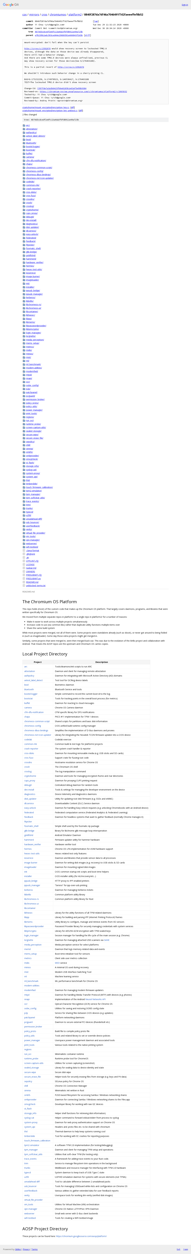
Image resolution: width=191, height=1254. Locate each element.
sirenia (27, 1090)
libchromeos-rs (31, 899)
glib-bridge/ (31, 251)
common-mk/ (32, 185)
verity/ (29, 529)
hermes (28, 848)
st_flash (28, 1108)
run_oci (27, 1054)
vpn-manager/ (33, 539)
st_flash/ (30, 462)
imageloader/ (32, 279)
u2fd (26, 1177)
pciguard (28, 1022)
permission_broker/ (35, 399)
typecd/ (29, 511)
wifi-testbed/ (32, 546)
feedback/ (31, 241)
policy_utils (29, 1035)
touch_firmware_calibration (37, 1140)
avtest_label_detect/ (35, 135)
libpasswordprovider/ (36, 325)
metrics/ (30, 346)
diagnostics (29, 794)
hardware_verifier (32, 844)
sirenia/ (29, 448)
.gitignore (30, 553)
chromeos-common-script (37, 721)
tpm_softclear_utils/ (35, 497)
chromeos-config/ (34, 171)
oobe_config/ (32, 385)
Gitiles (18, 1249)
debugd (27, 785)
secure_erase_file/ (34, 438)
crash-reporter (31, 748)
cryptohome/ (32, 209)
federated (29, 812)
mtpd (26, 994)
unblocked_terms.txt (36, 585)
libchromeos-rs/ (33, 304)
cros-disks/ (31, 192)
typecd (27, 1172)
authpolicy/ (31, 132)
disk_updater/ (32, 227)
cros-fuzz (28, 757)
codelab (28, 739)
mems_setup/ (32, 343)
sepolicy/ (30, 441)
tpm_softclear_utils (33, 1154)
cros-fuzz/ (31, 195)
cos (24, 14)
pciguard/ (30, 395)
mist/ (28, 357)
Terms (34, 1249)
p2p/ (28, 388)
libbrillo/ (30, 301)
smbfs (27, 1095)
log (96, 21)
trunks (27, 1167)
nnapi (27, 999)
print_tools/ (31, 413)
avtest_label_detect (33, 680)
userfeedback (30, 1190)
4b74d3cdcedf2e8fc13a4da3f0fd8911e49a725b (59, 31)
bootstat (28, 698)
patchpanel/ (31, 392)
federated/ (31, 237)
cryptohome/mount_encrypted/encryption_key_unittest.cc (50, 110)
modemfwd (30, 990)
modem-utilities (31, 985)
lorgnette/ (31, 336)
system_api (29, 1126)
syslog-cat (29, 1117)
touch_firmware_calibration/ (39, 487)
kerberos (28, 889)
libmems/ (30, 322)
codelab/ (30, 181)
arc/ (28, 125)
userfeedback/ (33, 525)
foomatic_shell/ (33, 248)
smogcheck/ (32, 459)
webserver (29, 1213)
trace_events (30, 1158)
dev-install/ (31, 220)
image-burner (30, 862)
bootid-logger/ (33, 146)
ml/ (27, 360)
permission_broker (33, 1026)
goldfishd (28, 835)
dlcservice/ (31, 230)
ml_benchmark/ (33, 364)
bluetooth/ (31, 142)
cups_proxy (29, 780)
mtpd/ (29, 374)
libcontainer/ (32, 311)
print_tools (29, 1044)
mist (26, 972)
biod (26, 684)
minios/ (29, 353)
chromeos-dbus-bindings (36, 730)
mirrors (34, 14)
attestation (29, 671)
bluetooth (29, 689)
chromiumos (58, 14)
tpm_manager (31, 1149)
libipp (26, 917)
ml (25, 976)
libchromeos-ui (31, 903)
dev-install (29, 789)
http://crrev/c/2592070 (37, 48)
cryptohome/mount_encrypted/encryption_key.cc (45, 107)
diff (87, 35)
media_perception (32, 944)
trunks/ (29, 508)
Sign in (185, 4)
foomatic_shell (31, 826)
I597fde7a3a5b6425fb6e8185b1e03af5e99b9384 (61, 88)
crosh (27, 766)
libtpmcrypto (30, 930)
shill (26, 1085)
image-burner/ (33, 276)
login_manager (31, 935)
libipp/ (29, 318)
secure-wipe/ (32, 434)
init (25, 871)
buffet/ (29, 153)
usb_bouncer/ (32, 522)
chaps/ (29, 163)
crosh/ (29, 202)
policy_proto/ (32, 402)
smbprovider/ (32, 455)
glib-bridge (29, 830)
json (185, 1249)
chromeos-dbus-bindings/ (38, 174)
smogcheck (29, 1104)
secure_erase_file (32, 1076)
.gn (27, 557)
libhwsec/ (30, 315)
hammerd (29, 839)
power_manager (32, 1040)
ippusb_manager (32, 885)
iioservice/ (31, 272)
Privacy (26, 1249)
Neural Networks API (95, 999)
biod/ (28, 139)
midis (26, 962)
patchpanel (29, 1017)
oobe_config (30, 1008)
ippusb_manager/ (34, 294)
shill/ (28, 445)
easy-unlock (30, 807)
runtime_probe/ (33, 424)
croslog (27, 771)
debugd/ (30, 216)
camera (28, 707)
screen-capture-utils (33, 1063)
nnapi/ (29, 378)
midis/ (29, 350)
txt (178, 1249)
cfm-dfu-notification (34, 712)
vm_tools (28, 1204)
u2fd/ (28, 515)
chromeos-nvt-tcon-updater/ (40, 178)
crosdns (28, 762)
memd (27, 949)
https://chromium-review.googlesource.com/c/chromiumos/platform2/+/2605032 (83, 91)
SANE (106, 940)
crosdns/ (30, 199)
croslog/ (30, 206)
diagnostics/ (32, 223)
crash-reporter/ (33, 188)
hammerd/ (31, 258)
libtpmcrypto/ (32, 329)
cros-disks (29, 753)
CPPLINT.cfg (32, 560)
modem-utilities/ (34, 367)
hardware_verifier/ (34, 262)
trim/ (28, 504)
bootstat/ (30, 149)
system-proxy (30, 1122)
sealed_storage (31, 1067)
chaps (27, 716)
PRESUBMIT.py (33, 578)
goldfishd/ (31, 255)
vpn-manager (30, 1208)
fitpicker (28, 821)
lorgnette (28, 940)
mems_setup (30, 953)
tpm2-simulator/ (34, 490)
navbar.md (31, 568)
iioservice (28, 858)
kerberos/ (30, 297)
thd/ (28, 480)
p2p (26, 1013)
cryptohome (30, 775)
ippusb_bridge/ (33, 290)
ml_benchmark (31, 981)
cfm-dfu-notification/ (36, 160)
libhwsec (28, 912)
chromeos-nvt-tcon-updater (37, 734)
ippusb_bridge (30, 880)
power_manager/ (34, 410)
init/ (28, 283)
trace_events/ (32, 501)
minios (27, 967)
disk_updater (30, 798)
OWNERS (30, 571)
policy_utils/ (31, 406)
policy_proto (30, 1031)
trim (26, 1163)
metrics (27, 958)
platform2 (75, 14)
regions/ (30, 417)
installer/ (30, 287)
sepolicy (28, 1081)
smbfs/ (29, 452)
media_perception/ (35, 339)
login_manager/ (33, 332)
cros (44, 14)
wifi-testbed (30, 1218)
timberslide (29, 1136)
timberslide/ (31, 483)
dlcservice (29, 803)
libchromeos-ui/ (33, 308)
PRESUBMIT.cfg (33, 575)
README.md (32, 582)
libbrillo (27, 894)
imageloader (30, 867)
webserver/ (31, 543)
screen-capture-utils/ (36, 427)
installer (28, 876)
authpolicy (29, 675)
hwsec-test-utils (32, 853)
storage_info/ (32, 466)
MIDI (57, 962)
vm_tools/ (31, 536)
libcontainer (30, 908)
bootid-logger (30, 693)
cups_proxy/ (32, 213)
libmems (28, 921)
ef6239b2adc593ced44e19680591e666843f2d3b (59, 35)
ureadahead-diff (32, 1181)
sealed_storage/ (33, 431)
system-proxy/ (33, 473)
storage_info (30, 1113)
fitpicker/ (30, 244)
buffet (27, 703)
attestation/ (31, 128)
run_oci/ (30, 420)
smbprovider (30, 1099)
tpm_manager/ (33, 494)
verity (27, 1195)
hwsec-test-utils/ (34, 269)
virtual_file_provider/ (35, 532)
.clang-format (32, 550)
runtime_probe (31, 1058)
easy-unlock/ (32, 234)
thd (25, 1131)
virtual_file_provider (33, 1199)
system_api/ (32, 476)
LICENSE (30, 564)
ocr (25, 1003)
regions (27, 1049)
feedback (28, 817)
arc (25, 666)
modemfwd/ (32, 371)
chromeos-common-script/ (39, 167)
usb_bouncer (30, 1186)
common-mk (30, 744)
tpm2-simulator (31, 1145)
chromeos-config (32, 725)
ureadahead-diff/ (34, 518)
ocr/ (28, 381)
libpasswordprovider (34, 926)
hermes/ (30, 265)
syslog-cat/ (31, 469)
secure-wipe (30, 1072)
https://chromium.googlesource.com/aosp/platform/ (81, 1236)
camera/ (30, 156)
